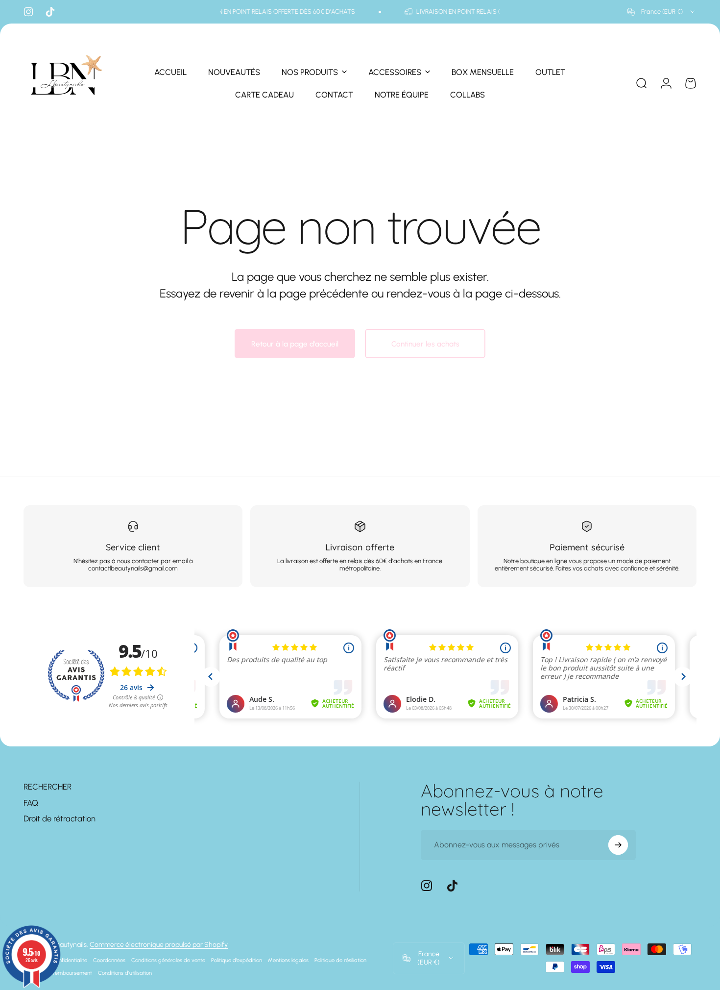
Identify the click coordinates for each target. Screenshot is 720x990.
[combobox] (661, 12)
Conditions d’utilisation (125, 972)
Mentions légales (288, 960)
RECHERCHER (48, 787)
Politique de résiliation (340, 960)
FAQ (31, 803)
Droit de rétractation (60, 818)
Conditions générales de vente (168, 960)
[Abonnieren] (618, 845)
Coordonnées (109, 960)
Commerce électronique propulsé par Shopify (159, 944)
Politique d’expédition (236, 960)
